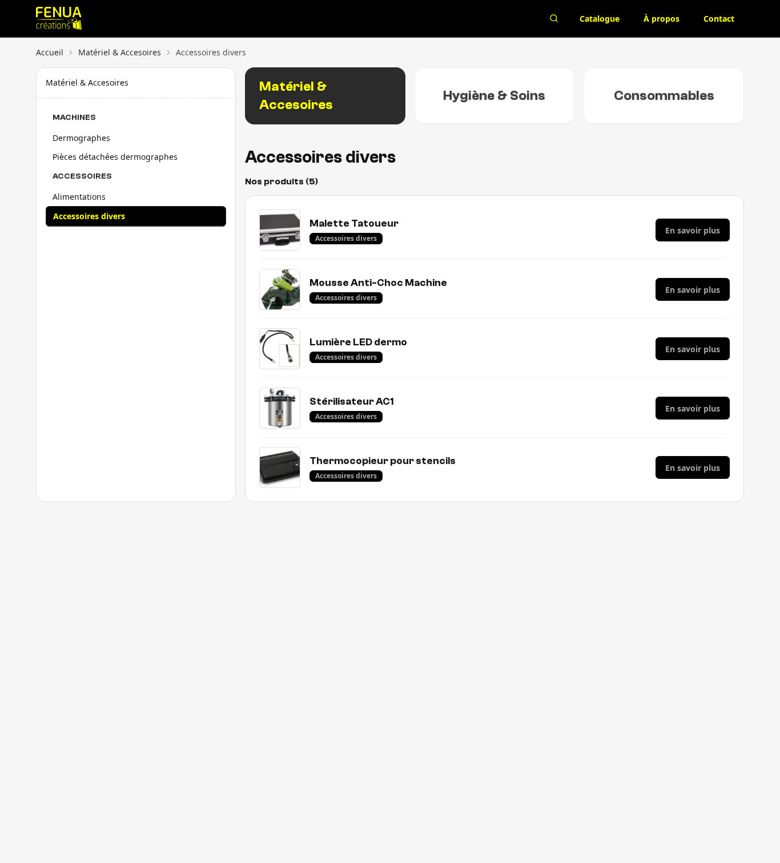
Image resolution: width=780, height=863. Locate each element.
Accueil (49, 52)
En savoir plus (692, 230)
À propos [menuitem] (662, 18)
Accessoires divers (89, 216)
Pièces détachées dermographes (115, 156)
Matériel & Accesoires (119, 52)
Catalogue (600, 18)
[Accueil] (163, 18)
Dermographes (81, 137)
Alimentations (79, 196)
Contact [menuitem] (718, 18)
